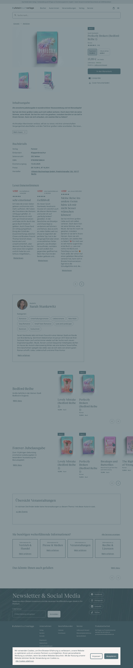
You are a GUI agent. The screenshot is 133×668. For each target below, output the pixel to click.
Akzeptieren (111, 656)
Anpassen (96, 656)
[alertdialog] (66, 656)
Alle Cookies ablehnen (25, 661)
